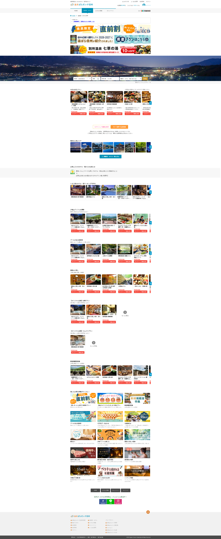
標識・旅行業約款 (92, 537)
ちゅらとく (110, 527)
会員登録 (142, 1)
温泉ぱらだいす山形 (112, 530)
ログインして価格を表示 (79, 113)
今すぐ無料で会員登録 (119, 127)
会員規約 (74, 525)
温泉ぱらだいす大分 (112, 532)
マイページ (125, 490)
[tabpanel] (78, 103)
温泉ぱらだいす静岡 (112, 522)
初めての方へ (75, 522)
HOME (76, 10)
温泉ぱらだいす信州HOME (79, 520)
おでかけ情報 (98, 10)
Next (150, 103)
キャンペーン (110, 10)
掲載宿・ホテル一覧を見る (111, 156)
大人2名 (110, 78)
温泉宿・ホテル (87, 10)
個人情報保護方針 (81, 537)
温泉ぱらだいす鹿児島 (112, 525)
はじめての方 (125, 1)
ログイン (148, 1)
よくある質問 (134, 1)
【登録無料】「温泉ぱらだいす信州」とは (83, 21)
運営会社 (73, 537)
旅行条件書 (100, 537)
